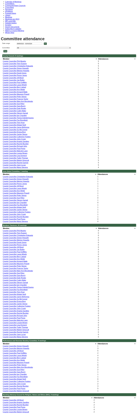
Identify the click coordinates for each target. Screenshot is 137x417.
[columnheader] (49, 59)
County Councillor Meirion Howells (16, 71)
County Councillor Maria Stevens (15, 167)
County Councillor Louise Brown (15, 153)
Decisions (9, 9)
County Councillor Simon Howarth (16, 68)
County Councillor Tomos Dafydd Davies (18, 118)
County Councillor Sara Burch (14, 106)
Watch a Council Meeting (14, 31)
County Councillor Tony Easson (15, 64)
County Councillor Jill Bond (13, 78)
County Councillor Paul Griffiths (15, 82)
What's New (9, 33)
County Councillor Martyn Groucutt (16, 160)
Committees (9, 4)
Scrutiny (8, 25)
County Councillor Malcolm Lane (15, 151)
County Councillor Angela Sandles (16, 141)
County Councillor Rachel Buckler (16, 144)
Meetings (8, 17)
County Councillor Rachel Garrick (15, 163)
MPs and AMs (10, 21)
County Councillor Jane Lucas (14, 165)
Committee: (6, 48)
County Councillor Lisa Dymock (15, 156)
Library (7, 15)
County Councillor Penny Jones (15, 75)
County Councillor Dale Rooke (14, 108)
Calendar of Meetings (13, 2)
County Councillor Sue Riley (13, 104)
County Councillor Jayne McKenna (16, 127)
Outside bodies (11, 23)
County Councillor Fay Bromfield (15, 120)
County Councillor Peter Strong (14, 97)
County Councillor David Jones (14, 73)
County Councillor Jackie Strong (15, 134)
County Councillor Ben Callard (14, 87)
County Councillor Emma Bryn (14, 132)
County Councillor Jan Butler (14, 80)
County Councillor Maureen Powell (16, 94)
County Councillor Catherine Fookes (17, 137)
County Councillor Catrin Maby (14, 111)
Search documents (12, 27)
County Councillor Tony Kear (14, 123)
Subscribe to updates (13, 29)
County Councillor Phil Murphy (14, 61)
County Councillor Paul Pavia (14, 148)
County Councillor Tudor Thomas (15, 158)
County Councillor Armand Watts (15, 92)
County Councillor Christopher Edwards (18, 66)
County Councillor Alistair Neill (14, 125)
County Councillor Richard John (15, 146)
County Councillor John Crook (14, 139)
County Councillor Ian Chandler (15, 115)
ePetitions (9, 11)
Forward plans (10, 13)
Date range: (6, 43)
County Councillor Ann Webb (14, 89)
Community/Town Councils (15, 6)
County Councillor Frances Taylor (15, 99)
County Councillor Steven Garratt (15, 113)
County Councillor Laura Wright (15, 85)
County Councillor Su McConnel (15, 130)
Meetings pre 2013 (12, 19)
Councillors (9, 7)
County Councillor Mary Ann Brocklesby (18, 101)
